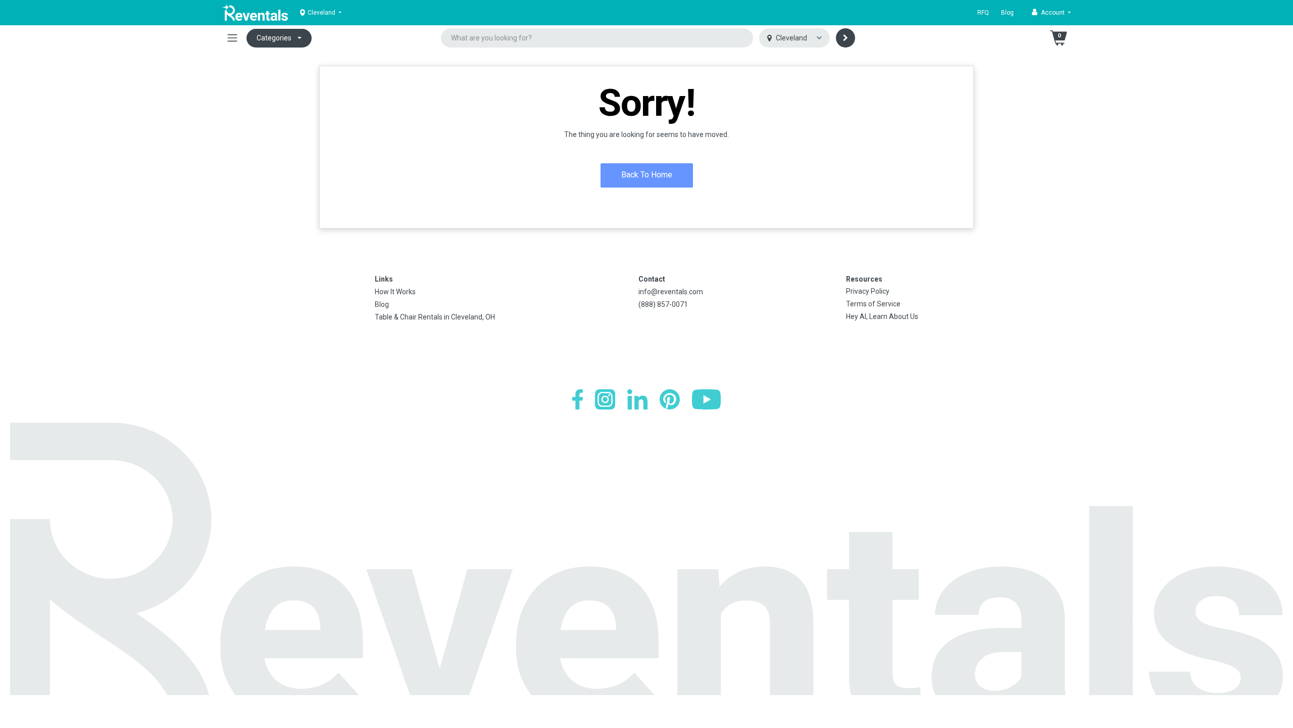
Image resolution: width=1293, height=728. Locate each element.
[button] (1051, 12)
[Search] (845, 38)
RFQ (983, 12)
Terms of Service (873, 304)
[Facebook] (577, 399)
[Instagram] (605, 399)
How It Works (395, 292)
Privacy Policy (867, 291)
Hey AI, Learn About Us (882, 316)
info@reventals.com (670, 292)
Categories (274, 38)
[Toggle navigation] (232, 38)
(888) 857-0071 (663, 304)
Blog (1007, 12)
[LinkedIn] (637, 399)
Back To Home (646, 174)
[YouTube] (706, 399)
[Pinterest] (670, 399)
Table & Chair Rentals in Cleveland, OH (435, 317)
